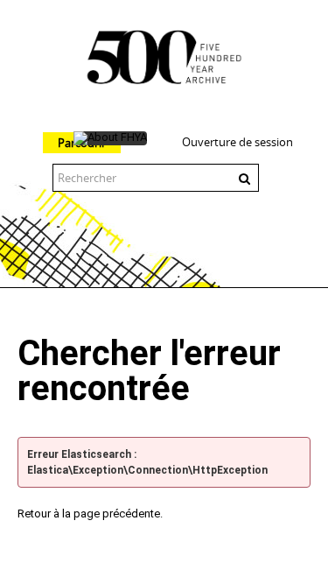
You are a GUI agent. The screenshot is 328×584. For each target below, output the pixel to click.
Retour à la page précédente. (90, 513)
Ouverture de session (237, 142)
